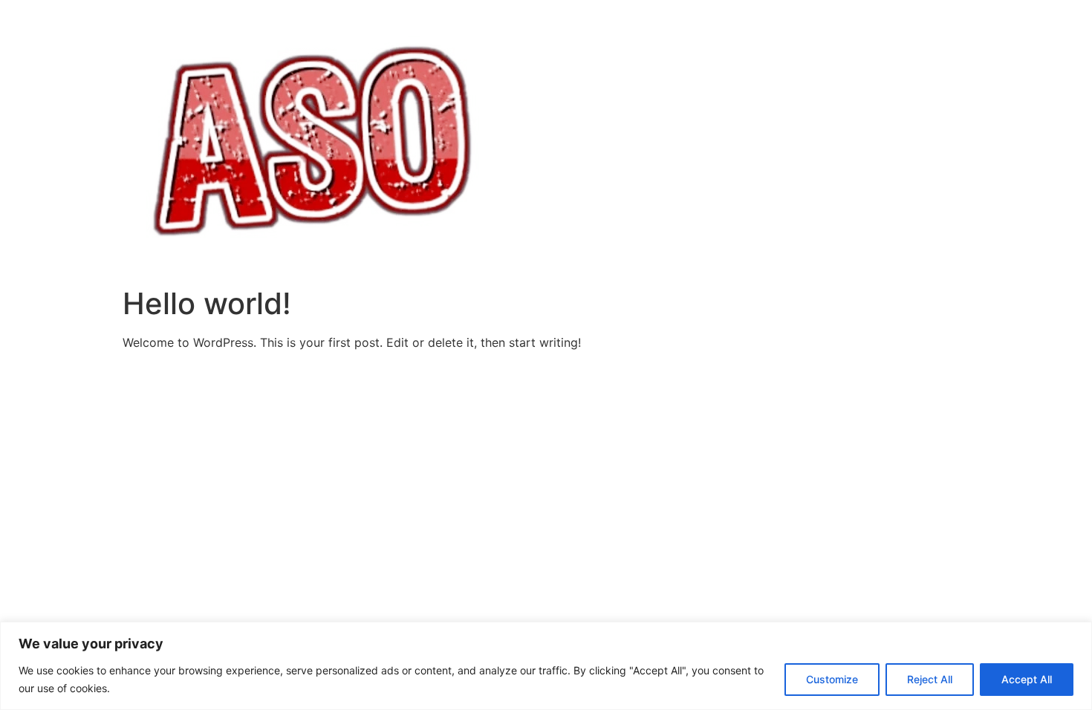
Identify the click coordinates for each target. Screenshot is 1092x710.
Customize (832, 679)
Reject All (929, 679)
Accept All (1026, 679)
